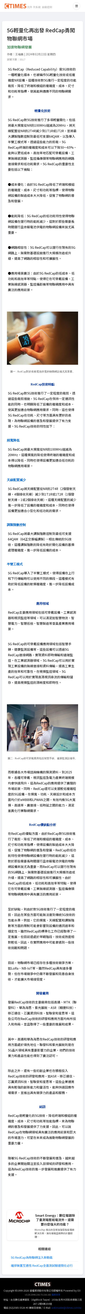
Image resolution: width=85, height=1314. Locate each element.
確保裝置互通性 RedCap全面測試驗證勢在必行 (42, 1265)
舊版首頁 (56, 1294)
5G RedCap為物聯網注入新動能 (32, 1257)
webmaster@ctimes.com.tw (66, 1307)
